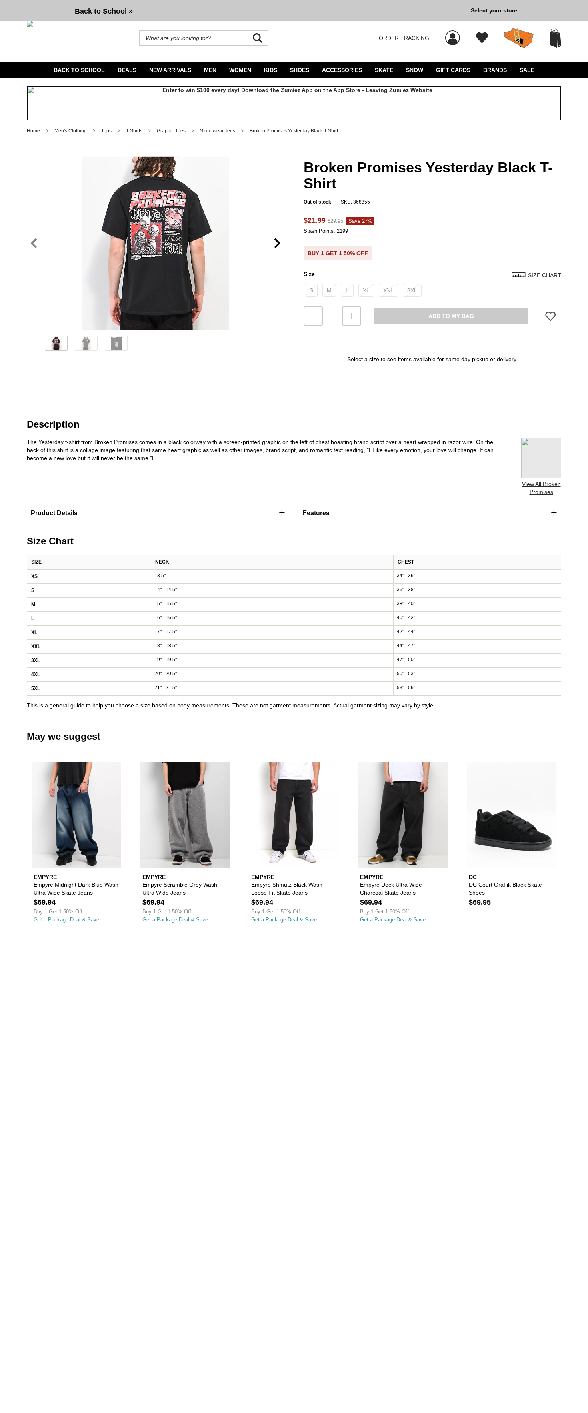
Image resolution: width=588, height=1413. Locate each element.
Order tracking (404, 38)
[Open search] (257, 38)
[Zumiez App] (294, 103)
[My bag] (555, 37)
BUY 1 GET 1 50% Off (338, 253)
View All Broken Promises (541, 488)
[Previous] (34, 243)
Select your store (494, 10)
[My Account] (452, 33)
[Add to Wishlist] (550, 316)
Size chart (544, 275)
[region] (155, 256)
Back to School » (104, 11)
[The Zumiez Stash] (519, 38)
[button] (155, 243)
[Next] (277, 243)
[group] (245, 10)
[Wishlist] (482, 38)
